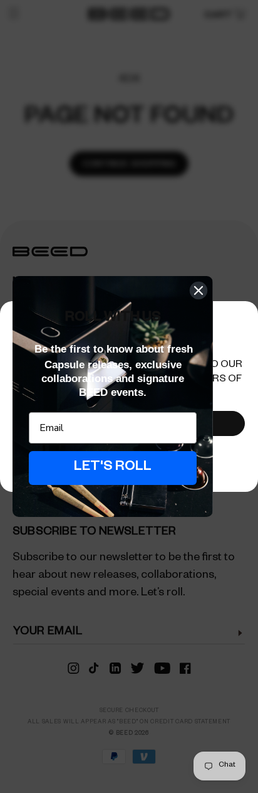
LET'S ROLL (113, 468)
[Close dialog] (198, 290)
